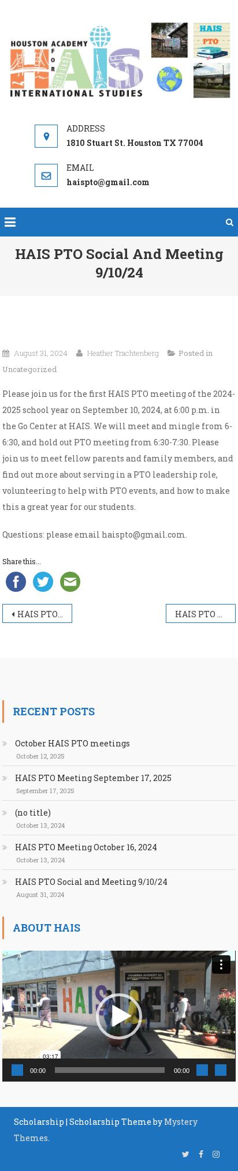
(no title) (33, 812)
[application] (118, 1016)
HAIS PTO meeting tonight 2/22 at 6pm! (44, 614)
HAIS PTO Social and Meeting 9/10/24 (91, 881)
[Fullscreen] (220, 1070)
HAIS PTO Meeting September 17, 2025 (93, 777)
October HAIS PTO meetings (72, 743)
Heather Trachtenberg (123, 353)
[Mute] (202, 1070)
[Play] (17, 1070)
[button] (119, 1016)
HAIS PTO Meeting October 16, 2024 (205, 614)
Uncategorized (29, 369)
